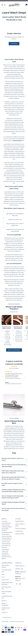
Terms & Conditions (20, 528)
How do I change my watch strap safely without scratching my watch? (13, 496)
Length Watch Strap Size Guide (7, 583)
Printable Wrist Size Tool (7, 597)
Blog (3, 574)
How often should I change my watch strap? (12, 484)
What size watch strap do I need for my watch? (12, 459)
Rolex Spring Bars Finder (6, 592)
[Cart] (25, 5)
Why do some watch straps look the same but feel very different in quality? (13, 478)
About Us (4, 600)
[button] (3, 376)
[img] (14, 366)
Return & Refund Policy (20, 524)
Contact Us (5, 612)
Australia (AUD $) (7, 617)
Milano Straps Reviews (5, 566)
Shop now (14, 43)
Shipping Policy (19, 521)
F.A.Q (3, 577)
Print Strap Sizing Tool (6, 588)
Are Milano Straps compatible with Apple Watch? (13, 503)
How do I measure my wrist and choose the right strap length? (14, 465)
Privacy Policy (19, 531)
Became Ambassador (5, 604)
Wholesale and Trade (6, 608)
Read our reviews (14, 350)
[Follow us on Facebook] (16, 583)
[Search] (4, 5)
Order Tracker (5, 579)
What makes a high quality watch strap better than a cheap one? (13, 471)
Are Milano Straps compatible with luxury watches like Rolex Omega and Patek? (13, 490)
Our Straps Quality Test (6, 570)
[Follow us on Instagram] (19, 583)
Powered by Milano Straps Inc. (17, 621)
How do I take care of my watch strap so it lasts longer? (13, 509)
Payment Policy (19, 533)
